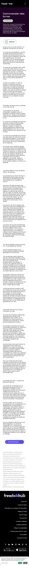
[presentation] (25, 4)
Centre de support (22, 504)
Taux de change (23, 514)
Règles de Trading (22, 511)
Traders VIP (24, 501)
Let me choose (4, 562)
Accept (20, 562)
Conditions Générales (21, 524)
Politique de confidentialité (20, 528)
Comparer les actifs (22, 538)
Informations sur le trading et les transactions (16, 508)
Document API (23, 518)
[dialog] (14, 561)
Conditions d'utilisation (21, 521)
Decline (25, 562)
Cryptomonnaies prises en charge (18, 531)
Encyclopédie (23, 534)
